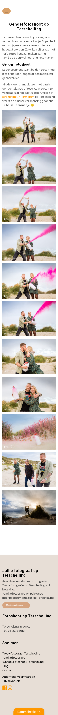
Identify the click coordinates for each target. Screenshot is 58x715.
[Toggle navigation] (6, 11)
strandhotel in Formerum (18, 96)
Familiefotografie (13, 657)
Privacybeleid (11, 681)
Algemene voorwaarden (18, 676)
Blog (5, 666)
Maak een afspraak (14, 605)
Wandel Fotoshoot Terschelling (23, 661)
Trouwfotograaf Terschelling (21, 653)
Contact (7, 670)
